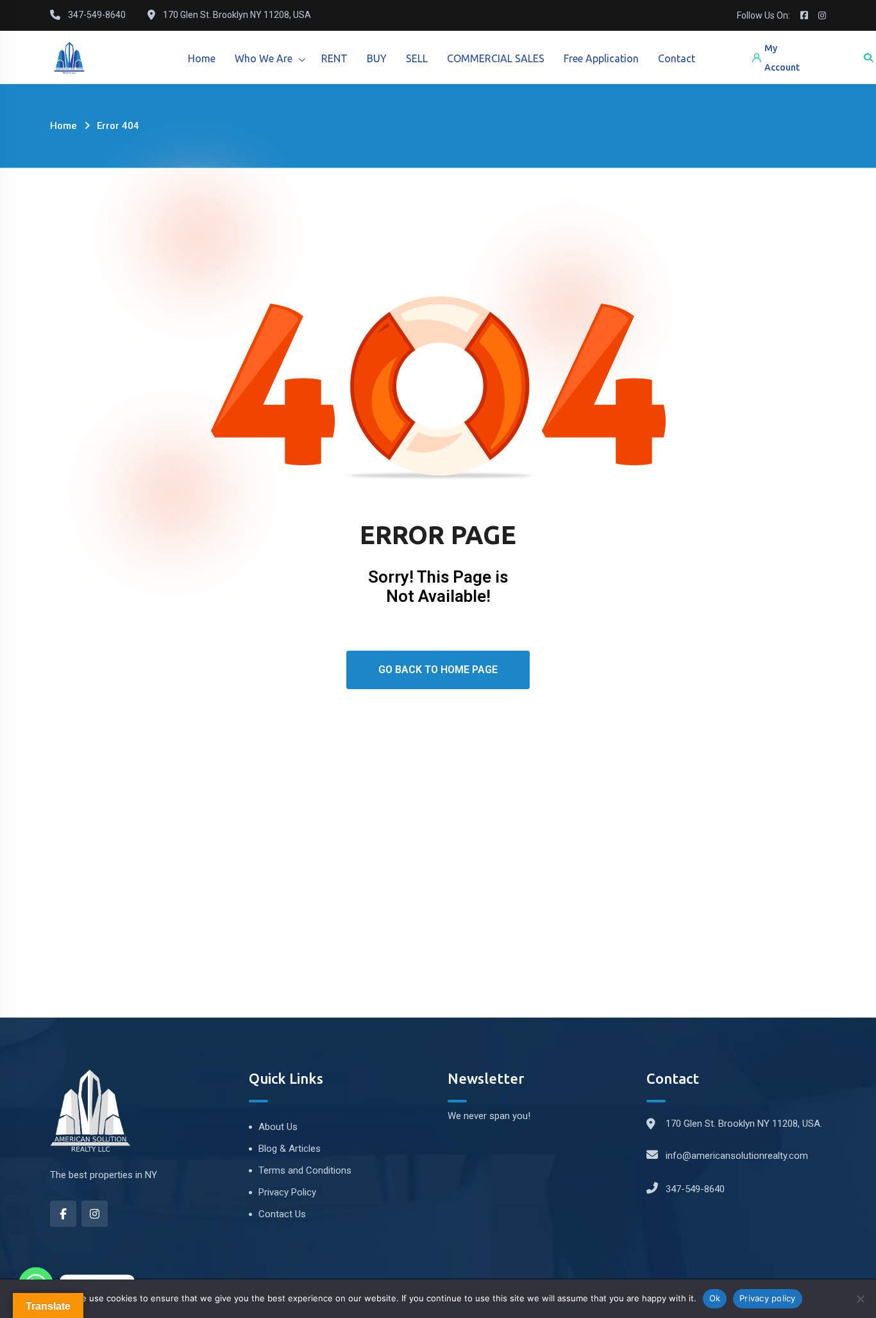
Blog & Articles (289, 1148)
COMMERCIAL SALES (495, 58)
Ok (715, 1298)
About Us (278, 1127)
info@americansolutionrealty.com (737, 1155)
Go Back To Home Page (438, 669)
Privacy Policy (287, 1192)
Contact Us (282, 1214)
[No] (860, 1298)
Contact (676, 58)
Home (201, 58)
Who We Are (263, 58)
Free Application (601, 58)
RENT (334, 58)
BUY (377, 58)
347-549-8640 (695, 1189)
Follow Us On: (763, 15)
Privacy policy (767, 1298)
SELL (417, 58)
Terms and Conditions (304, 1170)
